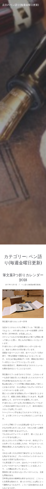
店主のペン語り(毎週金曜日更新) (20, 4)
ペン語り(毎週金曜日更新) (31, 284)
